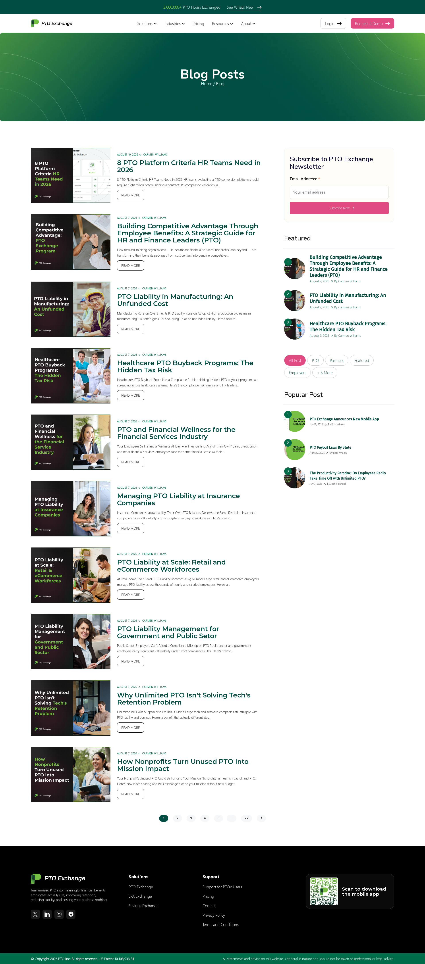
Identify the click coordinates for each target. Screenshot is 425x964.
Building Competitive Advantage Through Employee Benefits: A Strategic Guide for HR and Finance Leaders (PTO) (187, 233)
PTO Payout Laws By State (330, 447)
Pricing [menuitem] (208, 896)
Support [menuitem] (211, 876)
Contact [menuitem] (209, 905)
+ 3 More (325, 372)
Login (329, 23)
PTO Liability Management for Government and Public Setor (168, 632)
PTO (315, 360)
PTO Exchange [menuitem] (141, 886)
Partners (337, 360)
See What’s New (241, 7)
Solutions (145, 23)
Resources (220, 23)
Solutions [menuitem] (138, 876)
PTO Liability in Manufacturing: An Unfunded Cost (175, 300)
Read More (130, 195)
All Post (295, 360)
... (231, 818)
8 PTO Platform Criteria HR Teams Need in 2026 (189, 166)
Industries (173, 23)
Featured (361, 360)
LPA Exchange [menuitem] (140, 896)
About (246, 23)
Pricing (198, 23)
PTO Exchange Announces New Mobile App (344, 419)
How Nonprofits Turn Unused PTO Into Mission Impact (183, 765)
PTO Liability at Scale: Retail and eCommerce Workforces (171, 565)
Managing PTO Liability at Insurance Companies (178, 499)
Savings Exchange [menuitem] (143, 905)
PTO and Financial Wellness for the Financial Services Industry (176, 433)
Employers (297, 372)
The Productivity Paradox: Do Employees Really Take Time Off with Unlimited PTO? (348, 475)
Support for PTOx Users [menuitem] (222, 886)
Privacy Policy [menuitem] (214, 915)
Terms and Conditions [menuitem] (221, 924)
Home (206, 83)
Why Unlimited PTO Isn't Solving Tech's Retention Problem (184, 698)
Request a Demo (369, 23)
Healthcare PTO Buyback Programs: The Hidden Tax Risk (185, 366)
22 (247, 818)
